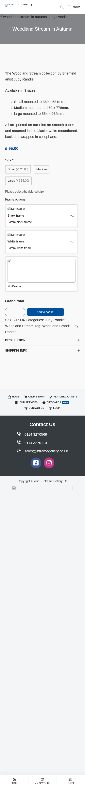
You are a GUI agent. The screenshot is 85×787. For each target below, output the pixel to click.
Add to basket (45, 312)
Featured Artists (65, 396)
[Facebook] (36, 462)
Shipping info (16, 350)
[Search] (61, 7)
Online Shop (36, 396)
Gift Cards (57, 402)
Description (15, 340)
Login (56, 408)
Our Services (29, 402)
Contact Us (36, 408)
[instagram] (49, 462)
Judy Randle (55, 320)
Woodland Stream (19, 326)
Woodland (50, 326)
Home (15, 396)
